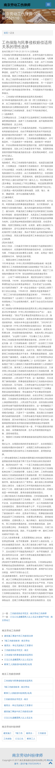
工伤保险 (7, 738)
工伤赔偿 (42, 733)
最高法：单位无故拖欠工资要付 (18, 645)
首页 (6, 32)
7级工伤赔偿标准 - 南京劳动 (17, 640)
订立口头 (19, 738)
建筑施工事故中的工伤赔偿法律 (18, 635)
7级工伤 (19, 733)
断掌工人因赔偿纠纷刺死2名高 (18, 664)
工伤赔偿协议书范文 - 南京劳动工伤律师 (28, 613)
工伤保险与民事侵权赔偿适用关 (18, 654)
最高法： (30, 733)
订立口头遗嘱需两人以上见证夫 (18, 659)
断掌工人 (31, 738)
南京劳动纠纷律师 (27, 755)
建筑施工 (7, 733)
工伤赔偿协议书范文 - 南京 (16, 650)
